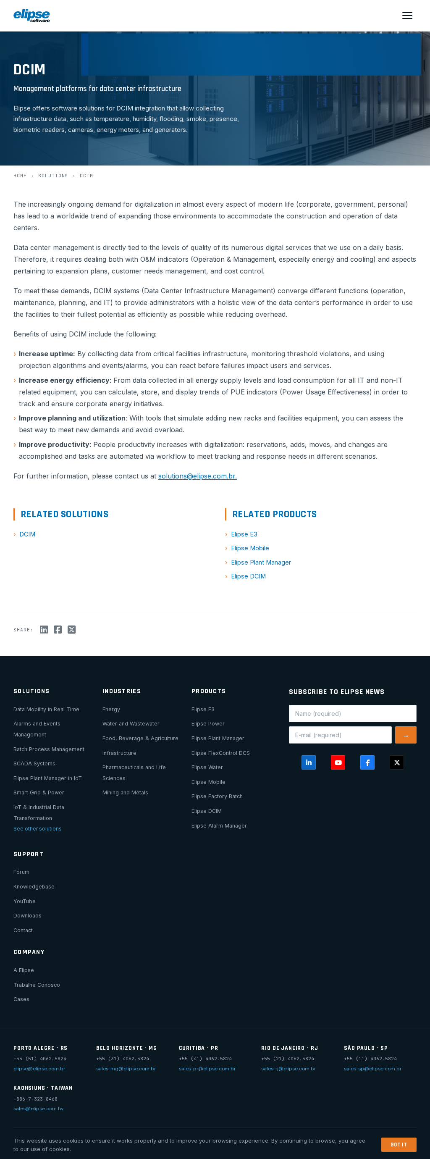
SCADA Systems (34, 763)
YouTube (24, 901)
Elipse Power (208, 723)
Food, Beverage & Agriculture (140, 738)
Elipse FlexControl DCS (220, 753)
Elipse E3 (244, 534)
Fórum (21, 872)
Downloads (27, 915)
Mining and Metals (125, 792)
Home (20, 176)
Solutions (53, 176)
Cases (21, 999)
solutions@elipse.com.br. (197, 476)
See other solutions (37, 828)
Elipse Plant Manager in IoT (47, 778)
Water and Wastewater (131, 723)
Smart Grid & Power (38, 792)
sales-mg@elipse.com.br (126, 1069)
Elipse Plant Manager (261, 562)
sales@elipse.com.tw (38, 1109)
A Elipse (23, 970)
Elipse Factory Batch (217, 796)
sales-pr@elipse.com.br (207, 1069)
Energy (111, 709)
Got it (399, 1144)
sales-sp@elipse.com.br (372, 1069)
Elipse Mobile (250, 548)
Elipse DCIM (248, 576)
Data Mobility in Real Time (46, 709)
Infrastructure (119, 753)
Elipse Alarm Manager (219, 826)
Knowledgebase (34, 886)
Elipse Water (207, 767)
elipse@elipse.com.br (39, 1069)
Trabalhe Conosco (36, 985)
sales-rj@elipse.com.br (288, 1069)
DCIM (27, 534)
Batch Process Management (48, 749)
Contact (23, 930)
